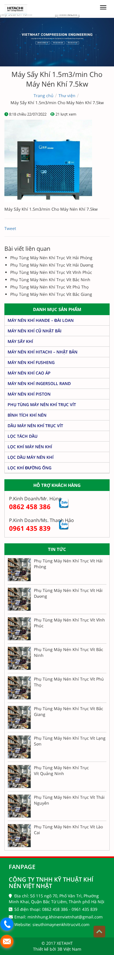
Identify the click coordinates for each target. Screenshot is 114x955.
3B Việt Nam (69, 949)
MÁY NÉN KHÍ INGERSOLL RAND (39, 383)
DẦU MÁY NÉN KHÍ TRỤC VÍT (35, 425)
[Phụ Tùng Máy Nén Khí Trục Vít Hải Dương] (19, 599)
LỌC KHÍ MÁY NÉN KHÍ (30, 446)
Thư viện (66, 95)
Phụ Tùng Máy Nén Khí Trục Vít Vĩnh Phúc (51, 272)
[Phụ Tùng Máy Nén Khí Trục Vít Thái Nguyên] (19, 806)
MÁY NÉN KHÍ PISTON (29, 394)
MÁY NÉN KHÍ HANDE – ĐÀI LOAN (41, 320)
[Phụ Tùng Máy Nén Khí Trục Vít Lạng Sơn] (19, 747)
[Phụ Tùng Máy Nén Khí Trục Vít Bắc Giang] (19, 717)
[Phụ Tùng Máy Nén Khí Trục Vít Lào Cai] (19, 835)
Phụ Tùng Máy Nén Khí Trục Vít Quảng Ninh (61, 770)
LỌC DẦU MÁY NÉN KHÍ (30, 457)
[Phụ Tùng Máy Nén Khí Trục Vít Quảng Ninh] (19, 776)
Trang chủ (43, 95)
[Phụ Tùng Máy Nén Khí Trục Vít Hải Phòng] (19, 569)
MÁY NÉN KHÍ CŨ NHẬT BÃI (34, 331)
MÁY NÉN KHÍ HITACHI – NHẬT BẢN (42, 352)
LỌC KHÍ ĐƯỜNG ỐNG (29, 467)
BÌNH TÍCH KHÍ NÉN (27, 415)
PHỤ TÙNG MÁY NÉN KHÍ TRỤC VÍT (42, 404)
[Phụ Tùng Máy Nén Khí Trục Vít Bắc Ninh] (19, 658)
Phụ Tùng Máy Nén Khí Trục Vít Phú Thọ (49, 287)
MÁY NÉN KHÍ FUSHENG (31, 362)
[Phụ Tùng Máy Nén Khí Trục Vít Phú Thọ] (19, 688)
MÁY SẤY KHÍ (20, 341)
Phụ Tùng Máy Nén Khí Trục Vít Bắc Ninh (50, 279)
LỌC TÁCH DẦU (22, 436)
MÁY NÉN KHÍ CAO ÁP (29, 373)
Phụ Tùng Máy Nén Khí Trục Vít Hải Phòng (51, 257)
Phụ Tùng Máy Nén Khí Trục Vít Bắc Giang (51, 294)
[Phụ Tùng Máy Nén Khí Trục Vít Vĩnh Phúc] (19, 628)
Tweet (10, 228)
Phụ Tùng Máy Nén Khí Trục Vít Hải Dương (51, 265)
